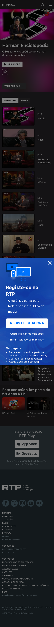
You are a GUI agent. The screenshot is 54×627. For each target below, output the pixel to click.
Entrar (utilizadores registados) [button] (27, 339)
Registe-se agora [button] (27, 323)
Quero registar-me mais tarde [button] (27, 333)
